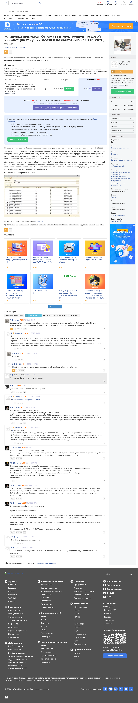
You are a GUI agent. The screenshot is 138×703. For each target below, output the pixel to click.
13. (11, 503)
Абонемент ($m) (117, 221)
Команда (45, 597)
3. (11, 375)
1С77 (76, 641)
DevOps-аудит (14, 649)
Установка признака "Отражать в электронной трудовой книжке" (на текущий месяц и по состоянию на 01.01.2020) (54, 38)
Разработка (13, 624)
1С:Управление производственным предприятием (118, 183)
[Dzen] (121, 689)
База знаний (14, 607)
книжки (92, 225)
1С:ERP (77, 610)
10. (11, 447)
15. (11, 548)
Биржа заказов (114, 589)
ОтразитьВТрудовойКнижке (57, 225)
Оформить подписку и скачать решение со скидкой (56, 108)
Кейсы (43, 630)
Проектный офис (82, 650)
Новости (12, 585)
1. (10, 320)
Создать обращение (115, 656)
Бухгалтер (114, 154)
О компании (109, 603)
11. (11, 463)
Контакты (107, 624)
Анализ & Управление (52, 581)
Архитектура (46, 604)
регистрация (40, 563)
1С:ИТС (44, 620)
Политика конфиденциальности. (47, 680)
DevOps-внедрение (16, 653)
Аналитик (78, 588)
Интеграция (13, 634)
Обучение (79, 581)
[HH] (116, 689)
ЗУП (101, 225)
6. (12, 397)
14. (12, 537)
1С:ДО (76, 631)
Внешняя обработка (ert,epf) (121, 160)
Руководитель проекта (84, 591)
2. (12, 333)
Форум (110, 593)
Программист (80, 585)
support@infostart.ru (112, 650)
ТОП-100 (12, 598)
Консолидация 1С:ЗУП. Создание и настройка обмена (69, 259)
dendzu (16, 320)
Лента (11, 591)
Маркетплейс (81, 604)
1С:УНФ (77, 617)
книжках (42, 225)
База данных (13, 627)
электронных (24, 225)
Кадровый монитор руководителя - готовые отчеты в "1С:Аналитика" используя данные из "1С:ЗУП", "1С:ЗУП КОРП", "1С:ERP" (15, 298)
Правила (107, 613)
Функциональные (15, 614)
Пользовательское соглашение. (19, 680)
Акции (43, 616)
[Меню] (6, 3)
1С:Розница (79, 624)
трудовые (84, 225)
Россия (113, 197)
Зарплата (114, 148)
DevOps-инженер (81, 595)
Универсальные (80, 634)
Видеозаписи (113, 585)
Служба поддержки (115, 630)
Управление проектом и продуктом (51, 592)
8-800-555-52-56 (111, 647)
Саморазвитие (47, 607)
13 (12, 540)
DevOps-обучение (16, 646)
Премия (11, 602)
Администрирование (17, 631)
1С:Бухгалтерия (80, 607)
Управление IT (47, 601)
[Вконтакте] (110, 689)
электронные (73, 225)
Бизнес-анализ (47, 585)
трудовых (34, 225)
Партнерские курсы (82, 598)
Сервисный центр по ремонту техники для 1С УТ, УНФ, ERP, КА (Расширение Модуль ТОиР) (94, 295)
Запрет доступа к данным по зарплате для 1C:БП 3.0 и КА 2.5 (43, 259)
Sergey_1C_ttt (19, 333)
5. (11, 386)
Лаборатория (15, 643)
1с (97, 225)
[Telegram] (105, 689)
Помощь (107, 617)
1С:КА (76, 614)
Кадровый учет (123, 148)
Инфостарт (39, 221)
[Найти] (131, 574)
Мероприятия (114, 581)
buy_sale (17, 407)
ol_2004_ (18, 537)
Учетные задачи (15, 617)
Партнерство (47, 633)
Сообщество (13, 637)
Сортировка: (54, 315)
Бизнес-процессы (49, 588)
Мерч (109, 596)
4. (13, 353)
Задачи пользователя (17, 620)
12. (11, 485)
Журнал (12, 581)
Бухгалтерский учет (118, 215)
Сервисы (45, 623)
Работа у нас (109, 620)
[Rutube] (131, 689)
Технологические (48, 659)
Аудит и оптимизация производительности (17, 661)
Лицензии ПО (47, 649)
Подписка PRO (14, 610)
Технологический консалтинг (20, 656)
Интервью (12, 595)
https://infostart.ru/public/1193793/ (27, 400)
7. (12, 364)
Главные (12, 588)
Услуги (44, 626)
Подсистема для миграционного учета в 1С (16, 259)
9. (12, 427)
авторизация (51, 563)
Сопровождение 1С (51, 613)
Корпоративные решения (54, 642)
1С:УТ (76, 620)
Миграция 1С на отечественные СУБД (17, 667)
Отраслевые (46, 652)
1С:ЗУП (77, 627)
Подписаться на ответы (15, 315)
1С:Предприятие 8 (117, 166)
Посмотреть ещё (55, 307)
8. (11, 407)
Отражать (10, 225)
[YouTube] (126, 689)
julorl (16, 386)
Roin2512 (19, 364)
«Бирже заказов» (118, 85)
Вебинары (45, 637)
